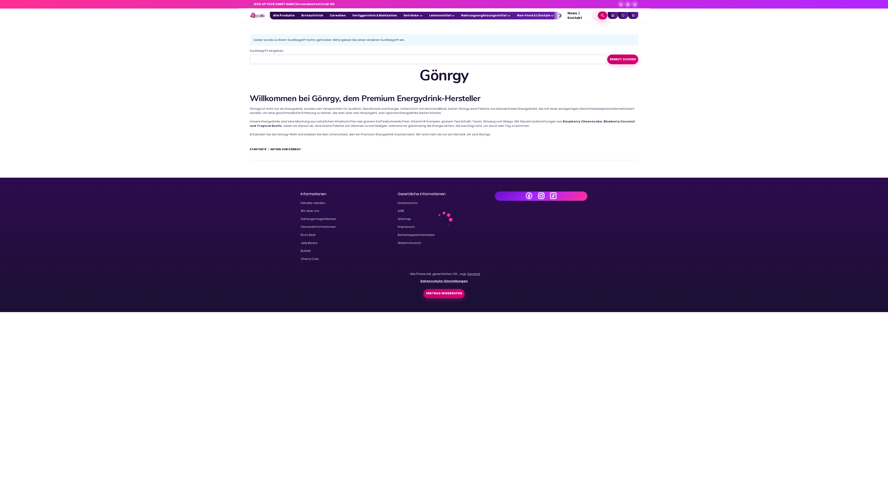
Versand (473, 274)
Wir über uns (310, 211)
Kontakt (574, 17)
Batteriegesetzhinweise (416, 235)
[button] (558, 15)
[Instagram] (627, 4)
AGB (401, 211)
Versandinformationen (318, 227)
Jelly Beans (309, 243)
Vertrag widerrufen (444, 293)
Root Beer (308, 235)
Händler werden (313, 203)
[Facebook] (620, 4)
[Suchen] (602, 15)
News (572, 13)
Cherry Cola (310, 259)
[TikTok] (634, 4)
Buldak (306, 251)
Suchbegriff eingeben (267, 51)
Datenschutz (408, 203)
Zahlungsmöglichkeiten (318, 219)
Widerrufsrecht (409, 243)
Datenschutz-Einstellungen (444, 281)
